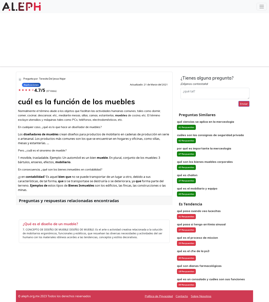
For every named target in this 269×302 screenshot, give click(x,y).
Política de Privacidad (159, 296)
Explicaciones (31, 84)
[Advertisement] (134, 40)
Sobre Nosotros (201, 296)
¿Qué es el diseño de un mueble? (50, 224)
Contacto (182, 296)
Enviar (244, 104)
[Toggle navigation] (262, 6)
